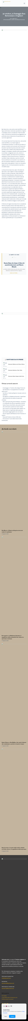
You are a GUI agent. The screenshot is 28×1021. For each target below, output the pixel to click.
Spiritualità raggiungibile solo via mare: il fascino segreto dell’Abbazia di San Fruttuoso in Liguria (14, 413)
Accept (12, 1016)
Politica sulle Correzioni (7, 999)
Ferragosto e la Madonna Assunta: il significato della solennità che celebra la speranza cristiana (14, 398)
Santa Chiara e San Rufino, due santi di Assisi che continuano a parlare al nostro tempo (14, 743)
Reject (5, 1016)
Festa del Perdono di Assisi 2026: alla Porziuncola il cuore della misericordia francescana (11, 418)
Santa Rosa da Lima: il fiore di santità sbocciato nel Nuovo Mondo (14, 265)
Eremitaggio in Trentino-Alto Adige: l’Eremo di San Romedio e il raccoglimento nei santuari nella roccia (13, 389)
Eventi (13, 19)
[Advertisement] (14, 234)
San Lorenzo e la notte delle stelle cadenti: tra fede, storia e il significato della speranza (14, 848)
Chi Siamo (4, 995)
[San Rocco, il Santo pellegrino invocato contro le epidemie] (14, 479)
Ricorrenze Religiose (20, 19)
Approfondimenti (7, 19)
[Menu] (24, 3)
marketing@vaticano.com (8, 988)
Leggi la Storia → (14, 273)
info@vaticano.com (6, 978)
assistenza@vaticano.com (8, 983)
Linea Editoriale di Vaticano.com (9, 997)
